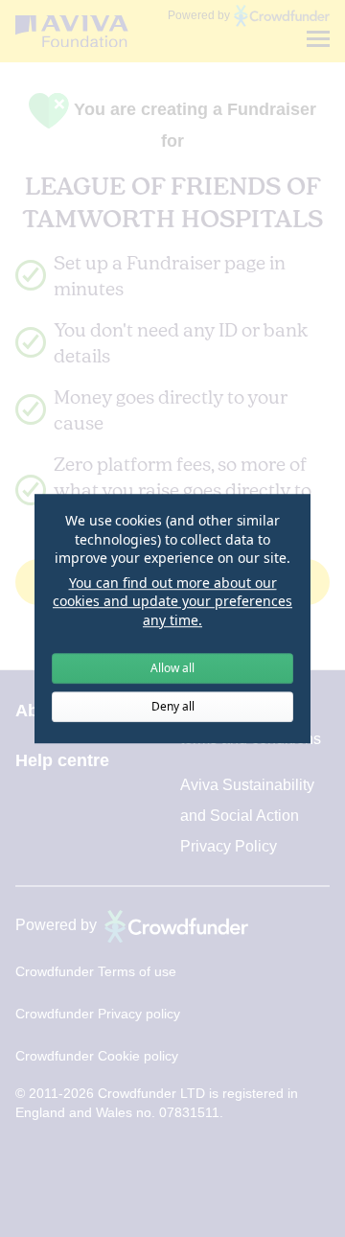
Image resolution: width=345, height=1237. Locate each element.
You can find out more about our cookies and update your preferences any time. (172, 601)
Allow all (172, 668)
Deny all (173, 706)
